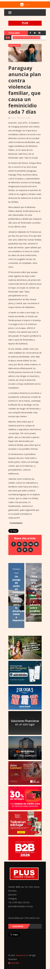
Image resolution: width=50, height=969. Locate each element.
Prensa (13, 118)
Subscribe (14, 963)
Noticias (18, 37)
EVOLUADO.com (32, 918)
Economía (37, 37)
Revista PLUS (22, 955)
